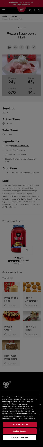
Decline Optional (20, 431)
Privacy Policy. (29, 418)
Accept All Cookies (19, 424)
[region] (20, 417)
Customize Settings (19, 438)
